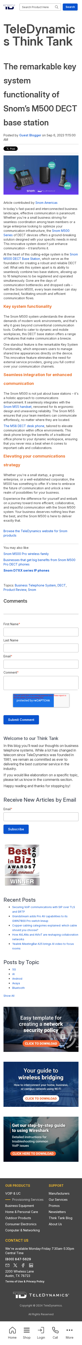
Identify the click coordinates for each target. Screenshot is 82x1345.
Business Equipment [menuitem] (19, 1206)
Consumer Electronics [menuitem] (21, 1224)
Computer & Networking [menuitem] (22, 1230)
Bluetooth (18, 987)
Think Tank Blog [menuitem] (60, 1218)
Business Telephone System (35, 585)
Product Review (14, 590)
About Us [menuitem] (55, 1224)
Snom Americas (46, 202)
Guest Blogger (30, 135)
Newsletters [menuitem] (57, 1212)
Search (70, 7)
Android (17, 978)
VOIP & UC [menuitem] (13, 1193)
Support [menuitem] (56, 1185)
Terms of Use (14, 1281)
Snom (32, 590)
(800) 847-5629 (18, 1259)
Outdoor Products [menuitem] (18, 1218)
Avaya (16, 983)
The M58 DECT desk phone (23, 426)
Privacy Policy (35, 1281)
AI (13, 974)
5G (14, 969)
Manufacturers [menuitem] (59, 1193)
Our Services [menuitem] (58, 1199)
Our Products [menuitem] (17, 1185)
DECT (62, 585)
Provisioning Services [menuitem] (28, 1199)
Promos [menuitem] (54, 1206)
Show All (8, 995)
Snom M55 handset (17, 406)
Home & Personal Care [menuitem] (21, 1212)
